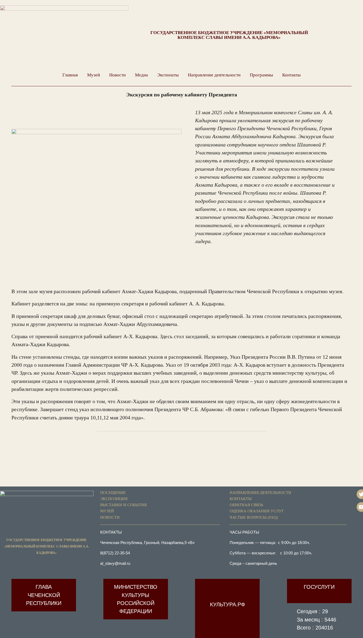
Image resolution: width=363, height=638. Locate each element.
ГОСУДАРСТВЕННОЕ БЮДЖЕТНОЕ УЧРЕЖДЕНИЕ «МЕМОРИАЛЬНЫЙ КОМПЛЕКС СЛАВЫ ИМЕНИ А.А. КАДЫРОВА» (229, 35)
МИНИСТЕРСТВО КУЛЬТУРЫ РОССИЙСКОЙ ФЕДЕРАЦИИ (135, 599)
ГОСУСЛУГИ (319, 587)
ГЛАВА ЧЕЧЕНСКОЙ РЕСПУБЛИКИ (43, 595)
